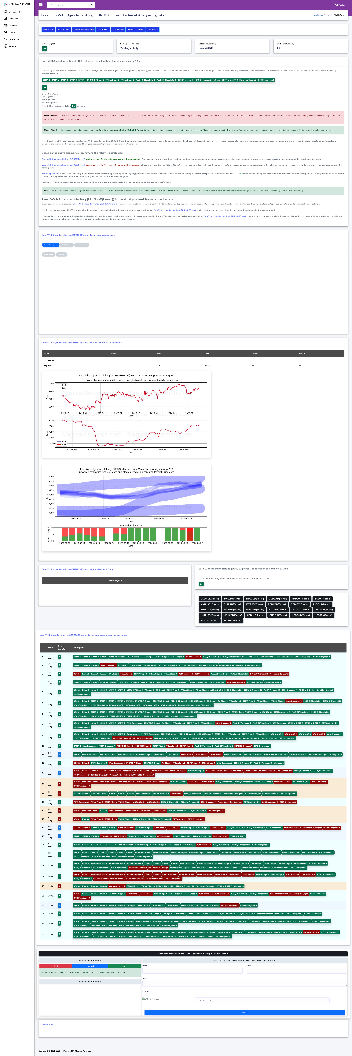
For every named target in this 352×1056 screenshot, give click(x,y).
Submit (245, 1012)
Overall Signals (50, 245)
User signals (152, 29)
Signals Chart (63, 29)
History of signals (135, 29)
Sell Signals (82, 245)
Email (249, 965)
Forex (328, 15)
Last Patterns (118, 29)
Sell (56, 966)
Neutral (90, 966)
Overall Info (48, 29)
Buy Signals (67, 245)
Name (144, 965)
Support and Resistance (83, 29)
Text (144, 978)
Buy (125, 966)
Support (61, 254)
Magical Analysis (19, 4)
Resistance (48, 254)
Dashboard (318, 15)
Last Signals (103, 29)
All (51, 5)
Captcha (145, 991)
